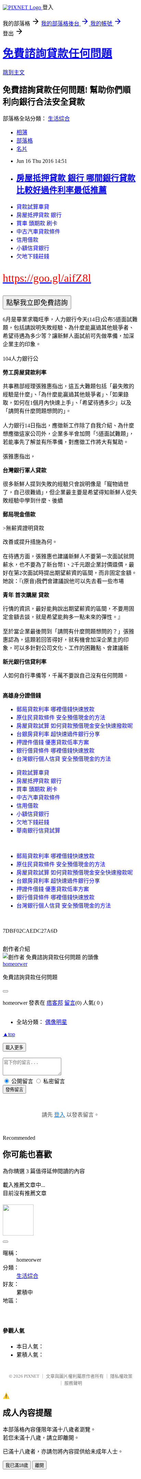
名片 (21, 149)
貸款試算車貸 (32, 207)
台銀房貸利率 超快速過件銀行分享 (58, 734)
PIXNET (31, 1376)
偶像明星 (56, 1022)
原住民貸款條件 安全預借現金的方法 (60, 718)
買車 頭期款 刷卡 (36, 223)
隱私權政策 (121, 1376)
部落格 (24, 141)
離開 (39, 1465)
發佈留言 (14, 1089)
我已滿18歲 (16, 1465)
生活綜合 (59, 119)
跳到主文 (14, 72)
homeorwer (15, 964)
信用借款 (27, 240)
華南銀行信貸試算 (38, 831)
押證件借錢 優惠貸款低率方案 (52, 742)
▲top (9, 1034)
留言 (69, 1003)
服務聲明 (73, 1383)
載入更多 (14, 1047)
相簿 (21, 132)
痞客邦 (55, 1003)
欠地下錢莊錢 (32, 256)
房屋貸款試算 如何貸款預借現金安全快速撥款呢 (74, 726)
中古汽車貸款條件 (38, 232)
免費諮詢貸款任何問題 (57, 53)
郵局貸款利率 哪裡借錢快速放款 (55, 709)
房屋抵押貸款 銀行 (39, 215)
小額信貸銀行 (32, 248)
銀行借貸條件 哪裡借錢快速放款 (55, 751)
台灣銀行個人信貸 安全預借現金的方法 (63, 759)
